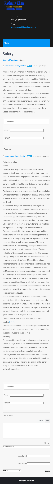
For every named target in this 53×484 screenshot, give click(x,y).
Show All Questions (10, 60)
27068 (12, 322)
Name (7, 138)
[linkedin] (31, 32)
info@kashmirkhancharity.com (23, 27)
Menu (6, 43)
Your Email (22, 456)
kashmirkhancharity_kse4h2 (15, 66)
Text (47, 421)
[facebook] (22, 32)
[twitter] (26, 32)
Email (7, 130)
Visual (40, 421)
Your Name (22, 464)
